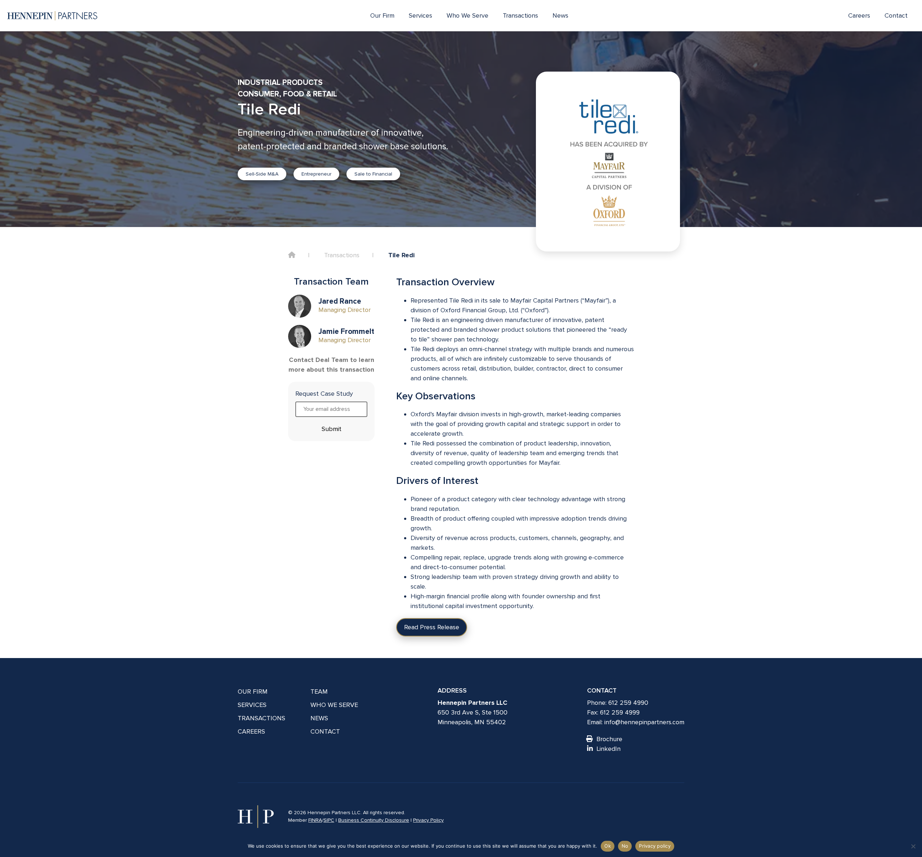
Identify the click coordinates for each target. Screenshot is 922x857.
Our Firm (382, 15)
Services (420, 15)
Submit (331, 429)
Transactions (520, 15)
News (560, 15)
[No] (913, 846)
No (625, 846)
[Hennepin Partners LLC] (52, 16)
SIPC (328, 820)
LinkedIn (608, 749)
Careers (859, 15)
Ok (607, 846)
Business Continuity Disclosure (373, 820)
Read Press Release (431, 627)
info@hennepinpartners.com (644, 722)
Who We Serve (467, 15)
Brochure (609, 739)
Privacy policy (655, 846)
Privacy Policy (428, 820)
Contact (896, 15)
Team (319, 691)
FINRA (315, 820)
